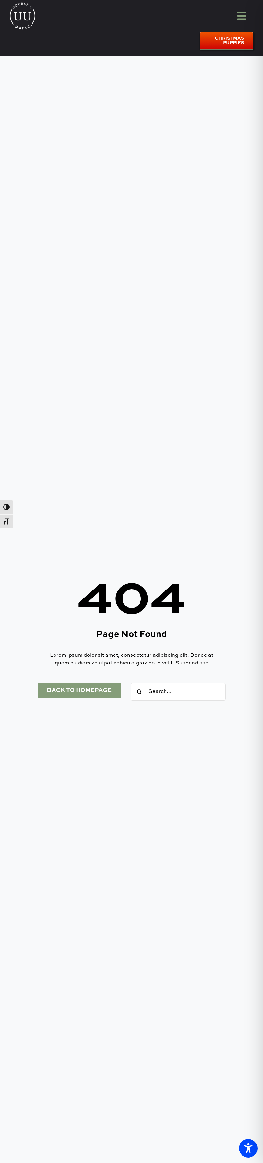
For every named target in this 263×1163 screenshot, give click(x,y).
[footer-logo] (22, 4)
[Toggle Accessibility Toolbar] (248, 1148)
